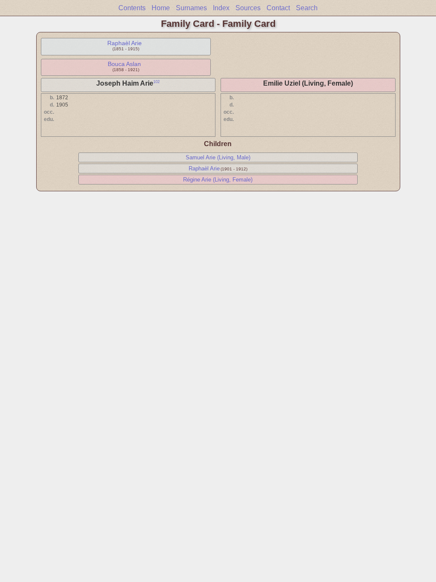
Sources (248, 8)
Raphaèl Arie (124, 43)
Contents (132, 8)
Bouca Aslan (124, 64)
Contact (278, 8)
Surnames (191, 8)
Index (221, 8)
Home (161, 8)
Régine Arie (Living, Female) (217, 179)
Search (307, 8)
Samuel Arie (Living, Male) (218, 157)
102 (156, 82)
